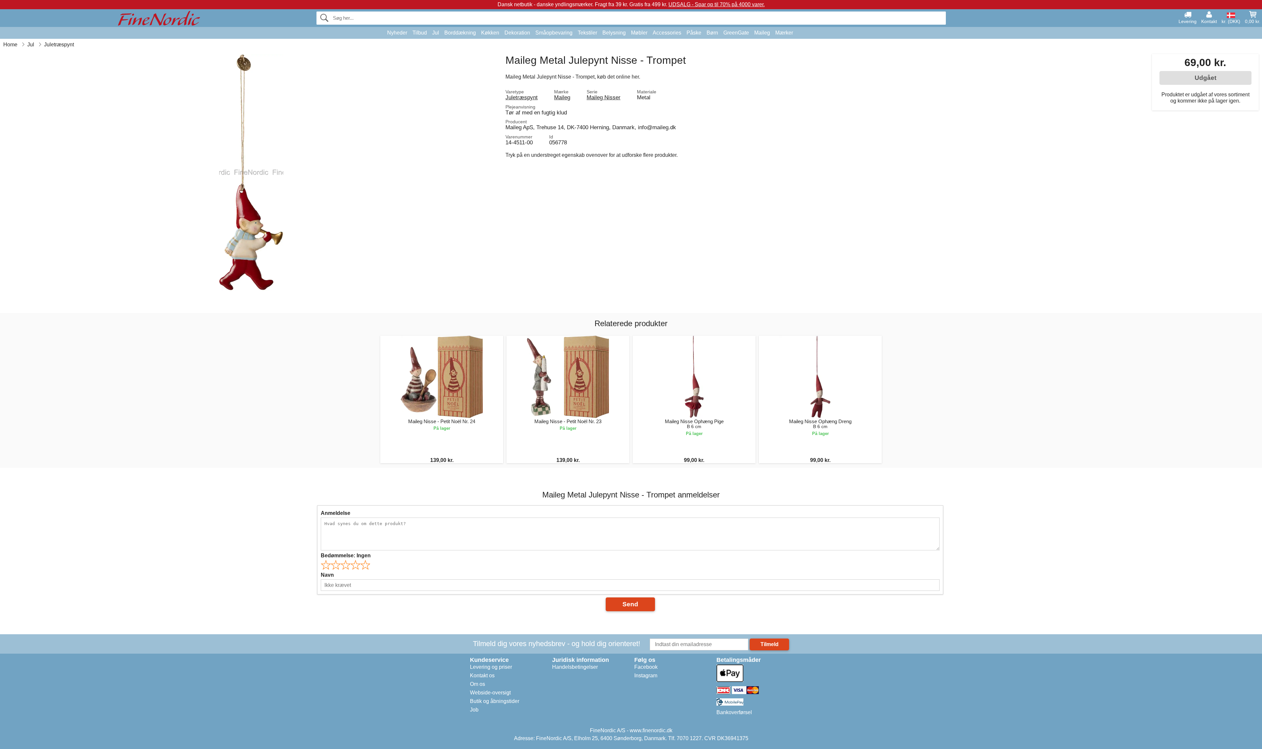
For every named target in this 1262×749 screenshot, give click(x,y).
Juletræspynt (521, 97)
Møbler (639, 33)
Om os (477, 684)
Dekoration (517, 33)
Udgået (1205, 77)
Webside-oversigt (490, 692)
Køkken (490, 33)
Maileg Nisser (603, 97)
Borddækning (460, 33)
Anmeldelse (335, 513)
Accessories (667, 33)
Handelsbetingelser (575, 667)
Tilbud (419, 33)
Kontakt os (482, 675)
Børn (712, 33)
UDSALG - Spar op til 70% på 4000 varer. (716, 4)
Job (474, 710)
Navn (327, 575)
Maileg (762, 33)
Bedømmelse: (346, 555)
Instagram (645, 675)
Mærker (784, 33)
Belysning (614, 33)
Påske (694, 33)
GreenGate (736, 33)
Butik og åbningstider (494, 701)
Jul (435, 33)
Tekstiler (587, 33)
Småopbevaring (554, 33)
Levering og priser (491, 667)
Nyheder (397, 33)
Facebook (646, 667)
